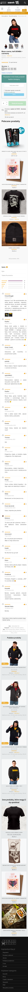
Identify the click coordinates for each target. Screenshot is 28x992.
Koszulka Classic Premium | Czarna (14, 832)
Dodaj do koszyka (17, 103)
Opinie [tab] (4, 267)
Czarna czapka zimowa (14, 247)
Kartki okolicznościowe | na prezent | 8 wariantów (14, 184)
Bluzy (4, 976)
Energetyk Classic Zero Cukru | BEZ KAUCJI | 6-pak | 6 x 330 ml (14, 152)
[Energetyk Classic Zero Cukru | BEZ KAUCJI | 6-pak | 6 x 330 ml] (14, 137)
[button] (14, 34)
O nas (4, 963)
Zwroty (5, 958)
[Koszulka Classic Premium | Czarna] (14, 818)
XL (14, 669)
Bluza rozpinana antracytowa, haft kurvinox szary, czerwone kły (14, 707)
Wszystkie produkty (8, 987)
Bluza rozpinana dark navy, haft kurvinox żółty (14, 667)
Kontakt (5, 966)
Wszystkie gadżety (13, 16)
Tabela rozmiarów (7, 73)
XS (8, 834)
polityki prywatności (9, 92)
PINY (4, 985)
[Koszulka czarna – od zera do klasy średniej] (14, 201)
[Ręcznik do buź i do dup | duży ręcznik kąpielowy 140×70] (14, 851)
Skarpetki (5, 982)
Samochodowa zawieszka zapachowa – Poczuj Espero (14, 931)
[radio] (3, 69)
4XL (20, 834)
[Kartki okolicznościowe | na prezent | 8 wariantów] (14, 170)
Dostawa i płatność (8, 955)
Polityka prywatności (8, 960)
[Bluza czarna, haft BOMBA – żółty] (14, 771)
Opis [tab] (3, 271)
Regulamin (6, 952)
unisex (15, 632)
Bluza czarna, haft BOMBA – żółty (14, 786)
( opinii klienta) (13, 62)
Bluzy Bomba (9, 629)
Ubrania (12, 627)
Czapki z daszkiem (8, 979)
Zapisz (14, 94)
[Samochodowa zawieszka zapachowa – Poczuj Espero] (14, 916)
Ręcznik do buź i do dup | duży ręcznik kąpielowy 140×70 (14, 866)
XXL (16, 669)
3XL (18, 834)
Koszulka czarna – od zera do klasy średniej (14, 216)
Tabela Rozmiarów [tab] (7, 275)
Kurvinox (19, 631)
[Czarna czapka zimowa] (14, 233)
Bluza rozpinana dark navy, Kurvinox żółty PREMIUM (14, 747)
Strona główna (5, 16)
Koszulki (5, 974)
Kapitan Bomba (12, 631)
